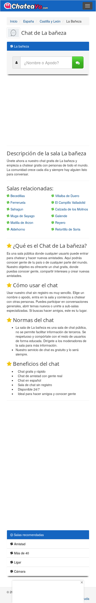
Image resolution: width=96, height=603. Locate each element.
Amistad (19, 544)
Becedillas (17, 195)
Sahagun (16, 209)
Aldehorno (17, 229)
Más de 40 (21, 553)
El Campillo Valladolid (69, 202)
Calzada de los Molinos (71, 209)
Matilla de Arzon (21, 222)
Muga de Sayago (22, 216)
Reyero (59, 222)
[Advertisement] (48, 110)
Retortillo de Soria (67, 229)
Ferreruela (17, 202)
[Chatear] (77, 62)
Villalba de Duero (66, 195)
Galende (60, 216)
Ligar (17, 562)
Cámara (19, 571)
